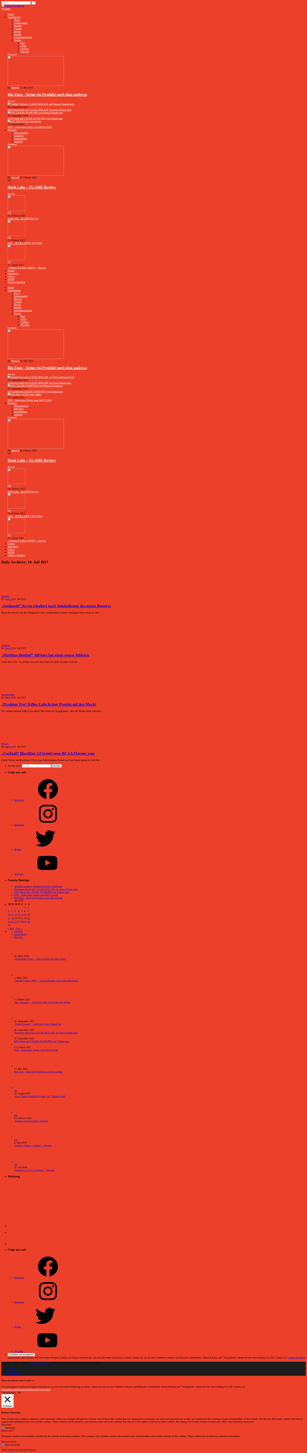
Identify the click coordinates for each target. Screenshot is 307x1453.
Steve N (15, 87)
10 (9, 914)
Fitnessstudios (21, 133)
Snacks (17, 40)
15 (25, 914)
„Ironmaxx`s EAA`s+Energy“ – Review (34, 1170)
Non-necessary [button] (8, 1441)
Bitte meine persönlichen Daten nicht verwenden (25, 1389)
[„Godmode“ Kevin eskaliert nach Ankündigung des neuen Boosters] (38, 596)
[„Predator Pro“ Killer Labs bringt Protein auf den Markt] (43, 694)
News (17, 20)
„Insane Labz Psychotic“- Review (31, 1121)
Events (11, 270)
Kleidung (19, 135)
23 (28, 918)
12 (16, 914)
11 (12, 914)
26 (16, 921)
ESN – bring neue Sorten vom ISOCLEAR (30, 127)
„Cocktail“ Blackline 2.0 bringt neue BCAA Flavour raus (48, 753)
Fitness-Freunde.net (40, 1363)
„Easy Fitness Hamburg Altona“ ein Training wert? (40, 1096)
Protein (17, 34)
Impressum (13, 1374)
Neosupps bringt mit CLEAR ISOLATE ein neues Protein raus (39, 110)
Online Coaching (16, 282)
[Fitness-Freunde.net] (12, 6)
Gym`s (11, 276)
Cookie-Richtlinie (296, 1357)
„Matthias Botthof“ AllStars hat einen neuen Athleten (45, 655)
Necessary (10, 1427)
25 (12, 921)
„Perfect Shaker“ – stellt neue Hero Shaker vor (37, 1024)
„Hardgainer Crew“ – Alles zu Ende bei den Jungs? (40, 959)
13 (19, 914)
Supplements (14, 17)
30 (28, 921)
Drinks (17, 31)
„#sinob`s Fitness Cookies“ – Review (33, 1145)
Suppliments (20, 934)
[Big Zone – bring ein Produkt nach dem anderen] (36, 84)
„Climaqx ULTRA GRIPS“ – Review (27, 267)
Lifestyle (18, 931)
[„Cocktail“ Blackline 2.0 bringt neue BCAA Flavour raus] (37, 743)
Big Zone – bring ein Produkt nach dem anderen (47, 94)
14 (22, 914)
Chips (23, 46)
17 (9, 918)
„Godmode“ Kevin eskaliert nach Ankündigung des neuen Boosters (56, 606)
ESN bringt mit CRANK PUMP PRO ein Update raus (35, 118)
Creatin (17, 28)
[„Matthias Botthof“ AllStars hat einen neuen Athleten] (39, 645)
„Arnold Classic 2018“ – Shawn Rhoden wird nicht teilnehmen (46, 980)
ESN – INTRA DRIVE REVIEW (25, 243)
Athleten (5, 645)
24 (9, 921)
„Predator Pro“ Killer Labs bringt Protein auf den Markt (48, 704)
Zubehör (18, 141)
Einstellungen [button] (9, 1392)
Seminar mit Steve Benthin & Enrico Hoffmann (38, 886)
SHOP (11, 279)
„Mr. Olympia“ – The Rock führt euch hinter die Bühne (42, 1002)
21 (22, 918)
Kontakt (12, 1368)
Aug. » (19, 928)
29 (25, 921)
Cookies (24, 48)
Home (11, 14)
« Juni (11, 928)
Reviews (12, 130)
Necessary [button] (6, 1424)
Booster (18, 25)
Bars (22, 43)
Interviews (13, 273)
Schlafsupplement (23, 37)
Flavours (24, 51)
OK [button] (19, 1392)
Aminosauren (21, 23)
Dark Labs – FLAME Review (32, 187)
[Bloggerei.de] (14, 1226)
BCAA (4, 743)
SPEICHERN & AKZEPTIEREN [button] (18, 1450)
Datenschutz (14, 1371)
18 (12, 918)
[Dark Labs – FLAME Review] (36, 174)
